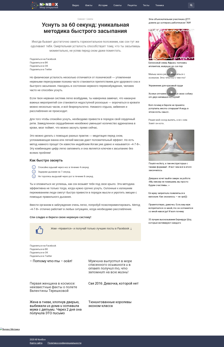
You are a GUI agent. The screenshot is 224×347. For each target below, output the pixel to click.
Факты (88, 5)
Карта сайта (36, 343)
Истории (102, 5)
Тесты (146, 5)
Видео (75, 5)
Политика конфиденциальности (64, 343)
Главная (81, 19)
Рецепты (132, 5)
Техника (159, 5)
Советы (118, 5)
